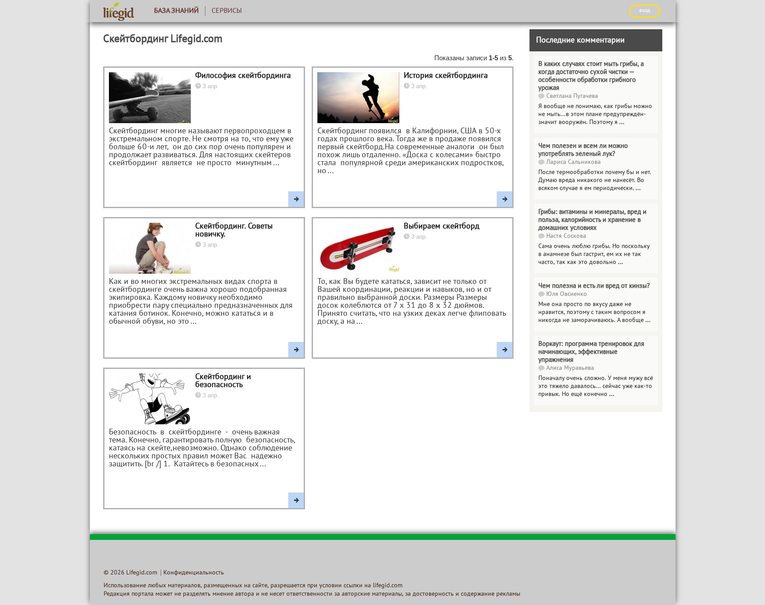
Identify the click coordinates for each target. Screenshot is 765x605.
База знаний (176, 11)
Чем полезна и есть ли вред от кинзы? (594, 286)
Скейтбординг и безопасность (223, 381)
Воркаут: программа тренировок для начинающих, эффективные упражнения (591, 352)
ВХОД (644, 10)
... (621, 122)
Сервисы (227, 11)
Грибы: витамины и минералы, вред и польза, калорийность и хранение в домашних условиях (592, 220)
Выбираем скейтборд (441, 226)
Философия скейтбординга (243, 76)
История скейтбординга (446, 76)
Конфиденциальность (193, 573)
